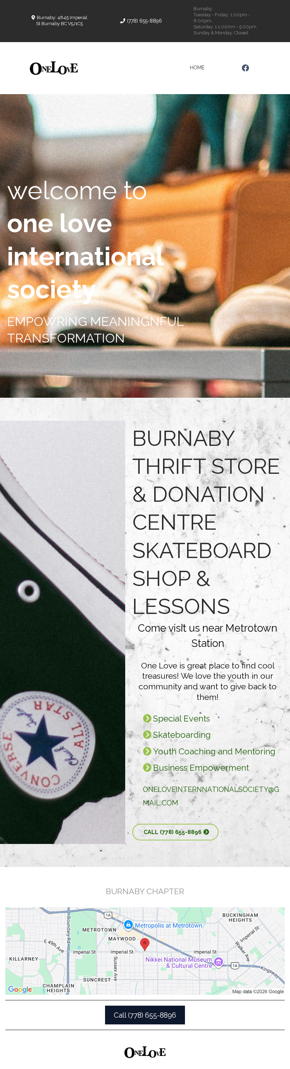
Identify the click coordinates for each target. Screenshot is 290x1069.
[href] (145, 951)
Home (197, 67)
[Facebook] (245, 68)
